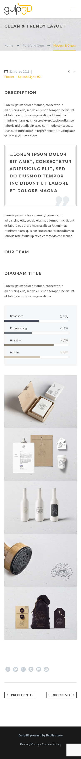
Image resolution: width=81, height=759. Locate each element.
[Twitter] (15, 669)
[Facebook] (7, 669)
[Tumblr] (30, 669)
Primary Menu (73, 9)
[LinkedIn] (38, 669)
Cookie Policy (51, 744)
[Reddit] (46, 669)
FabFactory (54, 735)
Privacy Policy (29, 744)
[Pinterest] (23, 669)
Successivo (59, 695)
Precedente (21, 695)
